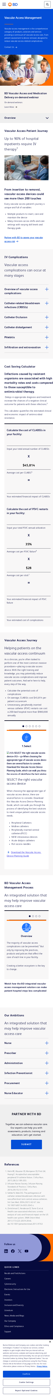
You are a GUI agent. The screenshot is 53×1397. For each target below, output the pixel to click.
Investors (8, 1300)
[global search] (47, 4)
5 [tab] (36, 726)
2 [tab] (26, 726)
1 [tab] (23, 726)
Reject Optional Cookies (26, 1391)
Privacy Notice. (42, 1366)
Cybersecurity (10, 1284)
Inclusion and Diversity (14, 1305)
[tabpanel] (26, 810)
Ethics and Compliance (14, 1326)
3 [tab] (30, 726)
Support (7, 1332)
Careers (7, 1279)
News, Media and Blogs (14, 1316)
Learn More (9, 107)
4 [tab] (33, 726)
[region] (26, 1368)
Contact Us (9, 47)
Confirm (26, 1374)
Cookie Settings (26, 1382)
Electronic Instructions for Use (17, 1289)
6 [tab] (39, 726)
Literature (8, 1310)
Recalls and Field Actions (14, 1273)
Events (7, 1295)
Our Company (10, 1321)
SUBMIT (26, 1144)
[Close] (50, 1342)
